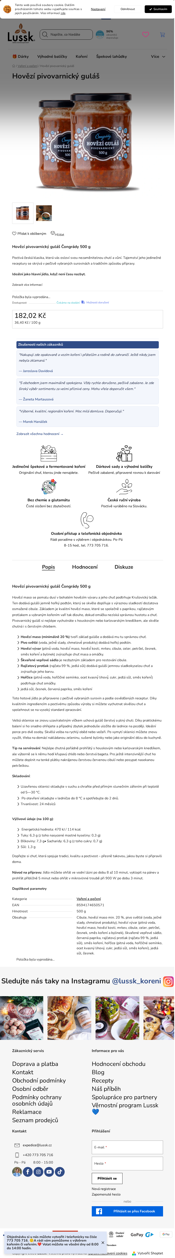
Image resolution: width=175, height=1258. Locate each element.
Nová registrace (104, 1189)
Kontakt (22, 1072)
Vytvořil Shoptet (150, 1253)
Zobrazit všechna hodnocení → (40, 434)
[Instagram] (38, 1172)
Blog (98, 1072)
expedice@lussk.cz (37, 1145)
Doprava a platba (35, 1064)
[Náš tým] (17, 1172)
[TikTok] (60, 1172)
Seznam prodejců (35, 1120)
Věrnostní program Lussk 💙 (125, 1108)
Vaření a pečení (89, 899)
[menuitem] (20, 56)
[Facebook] (28, 1172)
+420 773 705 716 (38, 1154)
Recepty (103, 1080)
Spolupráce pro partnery (124, 1097)
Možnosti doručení (97, 303)
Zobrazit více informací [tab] (27, 285)
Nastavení (98, 9)
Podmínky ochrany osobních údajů (36, 1100)
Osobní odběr (30, 1089)
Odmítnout (128, 9)
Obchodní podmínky (39, 1080)
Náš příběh (106, 1089)
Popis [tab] (48, 567)
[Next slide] (168, 1018)
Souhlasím (160, 9)
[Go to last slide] (6, 1018)
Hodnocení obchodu (119, 1064)
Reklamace (27, 1112)
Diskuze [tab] (124, 567)
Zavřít (22, 335)
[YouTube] (49, 1172)
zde (63, 13)
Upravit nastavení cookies (107, 1253)
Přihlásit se (107, 1178)
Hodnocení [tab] (85, 567)
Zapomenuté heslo (106, 1194)
